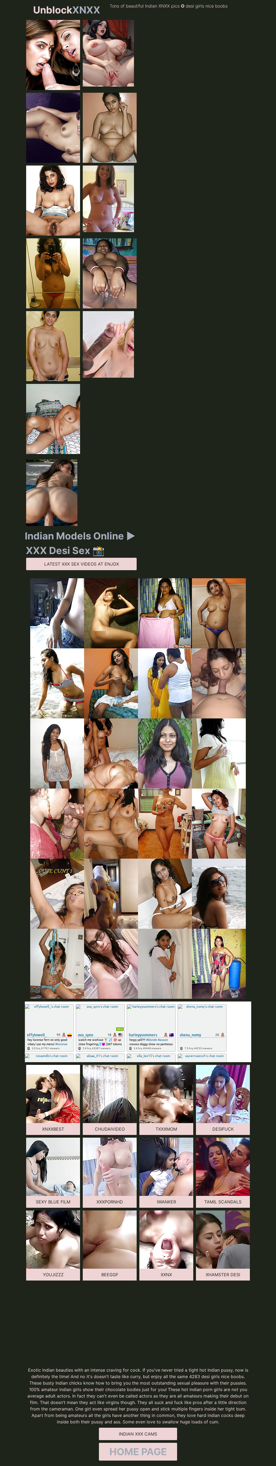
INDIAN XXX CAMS (138, 1434)
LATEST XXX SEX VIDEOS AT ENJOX (81, 564)
